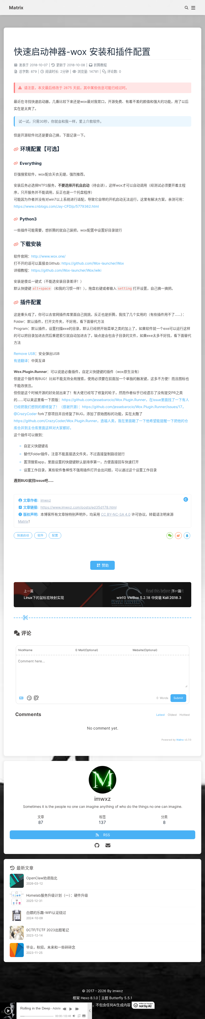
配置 (55, 535)
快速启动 (23, 535)
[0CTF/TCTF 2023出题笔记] (17, 933)
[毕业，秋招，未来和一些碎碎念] (17, 950)
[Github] (97, 845)
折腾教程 (100, 65)
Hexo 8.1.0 (89, 998)
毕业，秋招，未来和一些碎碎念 (50, 947)
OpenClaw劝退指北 (41, 878)
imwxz (45, 500)
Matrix (23, 521)
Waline (180, 739)
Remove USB (24, 353)
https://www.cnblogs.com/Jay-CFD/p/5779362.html (56, 206)
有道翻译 (21, 360)
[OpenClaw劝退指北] (17, 881)
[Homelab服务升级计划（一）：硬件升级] (17, 898)
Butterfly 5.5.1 (120, 998)
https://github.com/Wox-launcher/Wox (93, 263)
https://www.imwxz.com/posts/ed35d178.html (78, 507)
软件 (41, 535)
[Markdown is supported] (22, 698)
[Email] (108, 845)
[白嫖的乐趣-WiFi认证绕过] (17, 915)
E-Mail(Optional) (87, 650)
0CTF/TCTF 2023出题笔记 (47, 930)
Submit (178, 698)
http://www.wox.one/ (48, 256)
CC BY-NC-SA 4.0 (115, 514)
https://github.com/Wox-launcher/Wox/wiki (66, 270)
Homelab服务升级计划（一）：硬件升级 (57, 895)
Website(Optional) (144, 650)
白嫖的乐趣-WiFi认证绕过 (46, 912)
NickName (25, 650)
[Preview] (36, 698)
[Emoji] (29, 698)
